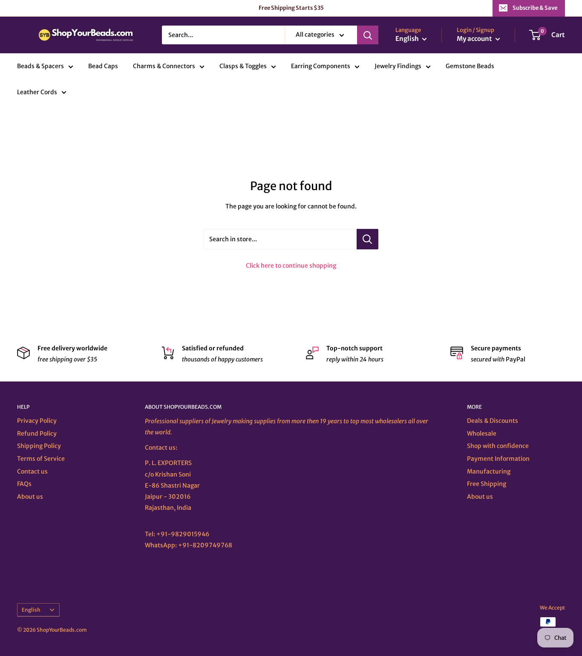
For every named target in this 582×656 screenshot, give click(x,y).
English (31, 610)
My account (475, 39)
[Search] (367, 35)
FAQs (24, 484)
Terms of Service (41, 458)
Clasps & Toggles (243, 66)
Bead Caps (103, 66)
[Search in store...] (367, 239)
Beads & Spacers (40, 66)
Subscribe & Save (535, 8)
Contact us (32, 471)
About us (30, 496)
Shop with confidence (498, 446)
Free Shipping (486, 484)
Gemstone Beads (470, 66)
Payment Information (498, 458)
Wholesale (481, 433)
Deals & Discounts (492, 421)
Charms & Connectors (164, 66)
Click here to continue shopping (291, 265)
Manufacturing (488, 471)
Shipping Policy (39, 446)
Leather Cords (37, 92)
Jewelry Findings (398, 66)
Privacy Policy (37, 421)
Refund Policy (37, 433)
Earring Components (320, 66)
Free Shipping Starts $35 (291, 8)
